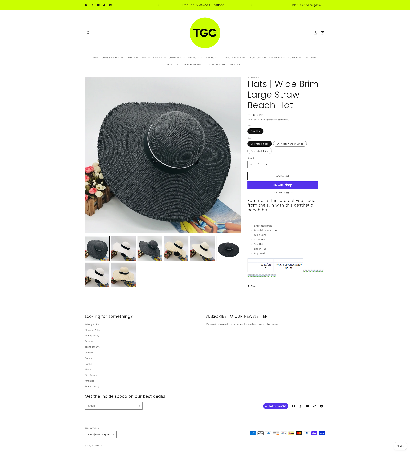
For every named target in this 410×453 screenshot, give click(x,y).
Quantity (251, 158)
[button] (88, 32)
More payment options (283, 192)
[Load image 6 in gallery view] (228, 248)
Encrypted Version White (290, 143)
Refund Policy (92, 335)
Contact (89, 352)
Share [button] (254, 286)
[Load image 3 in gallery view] (149, 248)
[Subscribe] (138, 406)
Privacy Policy (92, 324)
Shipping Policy (93, 329)
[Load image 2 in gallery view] (123, 248)
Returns (89, 341)
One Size (255, 131)
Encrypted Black (259, 143)
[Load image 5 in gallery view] (202, 248)
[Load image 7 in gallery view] (97, 274)
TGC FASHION (97, 446)
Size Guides (91, 375)
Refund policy (92, 386)
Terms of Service (93, 346)
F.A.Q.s (88, 363)
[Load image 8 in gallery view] (123, 274)
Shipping (264, 119)
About (88, 369)
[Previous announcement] (158, 5)
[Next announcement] (251, 5)
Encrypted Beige (259, 151)
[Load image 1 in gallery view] (97, 248)
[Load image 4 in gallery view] (176, 248)
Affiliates (89, 380)
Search (88, 358)
